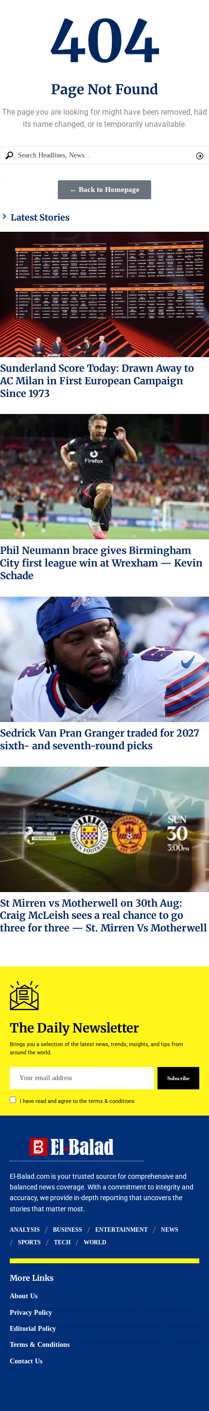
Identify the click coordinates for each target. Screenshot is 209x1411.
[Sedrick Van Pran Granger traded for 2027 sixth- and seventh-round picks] (104, 659)
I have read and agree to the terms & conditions (77, 1101)
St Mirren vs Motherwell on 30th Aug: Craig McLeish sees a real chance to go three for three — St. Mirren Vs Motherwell (103, 915)
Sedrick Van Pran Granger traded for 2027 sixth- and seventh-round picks (99, 739)
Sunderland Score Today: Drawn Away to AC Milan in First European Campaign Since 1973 (97, 380)
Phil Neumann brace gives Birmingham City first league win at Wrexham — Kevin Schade (101, 563)
